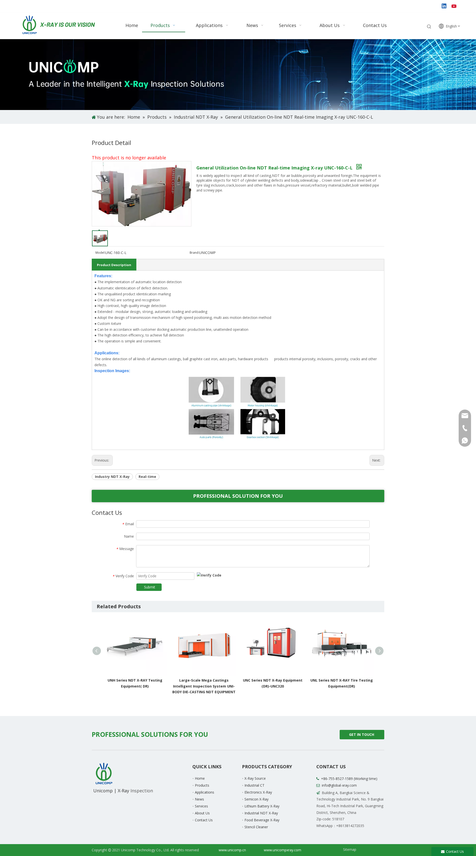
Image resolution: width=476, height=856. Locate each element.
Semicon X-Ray (256, 799)
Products (202, 785)
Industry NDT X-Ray (112, 476)
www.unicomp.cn (232, 850)
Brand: (194, 252)
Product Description (114, 265)
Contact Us (204, 820)
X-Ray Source (255, 778)
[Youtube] (454, 6)
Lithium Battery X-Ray (261, 806)
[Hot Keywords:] (429, 26)
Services (201, 806)
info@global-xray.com (339, 785)
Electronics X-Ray (258, 792)
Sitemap (349, 849)
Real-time (147, 476)
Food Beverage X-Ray (261, 820)
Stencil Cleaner (256, 827)
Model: (100, 252)
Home (200, 778)
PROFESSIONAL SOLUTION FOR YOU (238, 496)
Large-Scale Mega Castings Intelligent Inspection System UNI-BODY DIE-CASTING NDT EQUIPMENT (141, 686)
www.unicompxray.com (282, 850)
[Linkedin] (444, 6)
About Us (202, 813)
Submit (149, 587)
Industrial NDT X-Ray (261, 813)
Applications (204, 792)
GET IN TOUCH (362, 734)
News (199, 799)
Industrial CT (254, 785)
